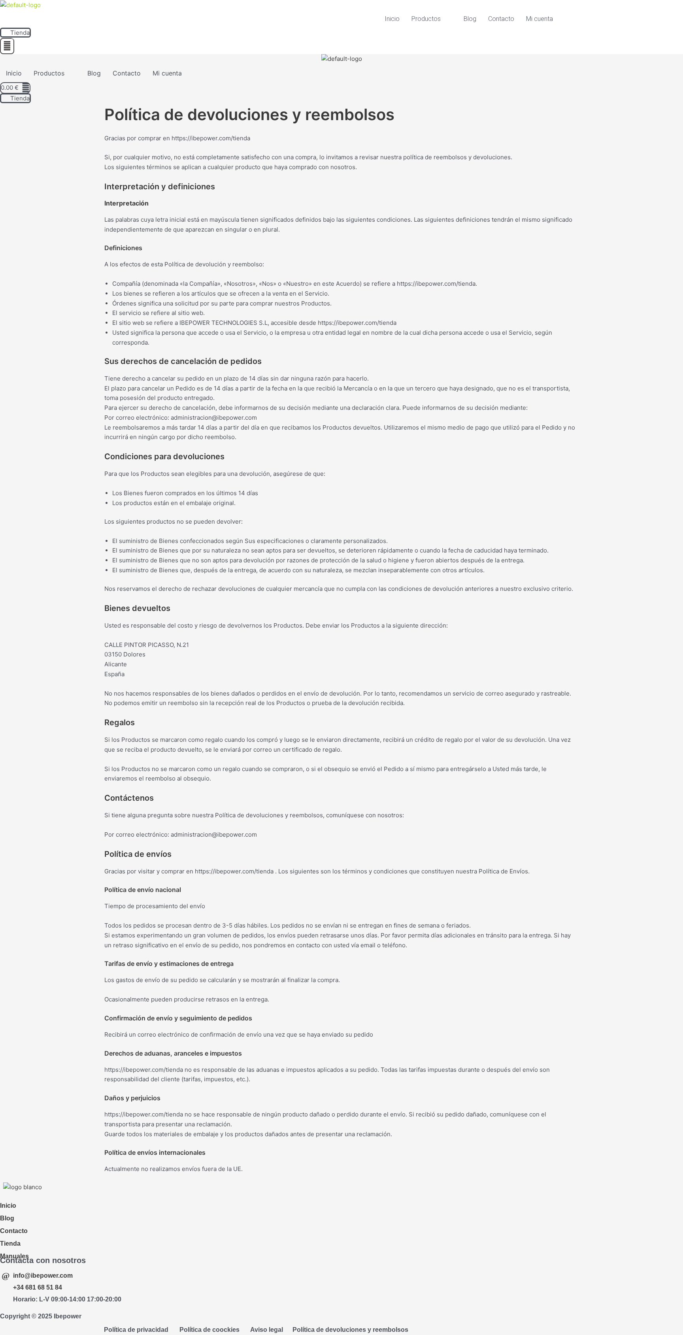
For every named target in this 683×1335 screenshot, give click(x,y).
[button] (432, 19)
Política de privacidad (136, 1329)
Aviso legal (266, 1329)
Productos (426, 19)
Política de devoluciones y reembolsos (350, 1329)
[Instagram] (22, 1196)
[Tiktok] (30, 1196)
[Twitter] (4, 1196)
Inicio (392, 19)
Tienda (10, 1243)
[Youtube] (13, 1196)
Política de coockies (209, 1329)
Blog (470, 19)
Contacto (501, 19)
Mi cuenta (539, 19)
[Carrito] (7, 46)
